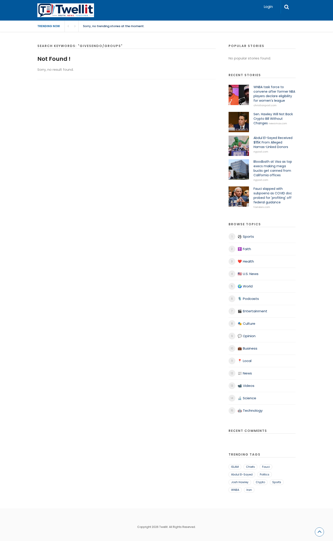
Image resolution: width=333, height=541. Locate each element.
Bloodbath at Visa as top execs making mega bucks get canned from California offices (272, 168)
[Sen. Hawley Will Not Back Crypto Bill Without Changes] (239, 122)
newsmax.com (278, 123)
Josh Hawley (240, 482)
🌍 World (245, 286)
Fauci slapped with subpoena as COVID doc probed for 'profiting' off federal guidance (272, 195)
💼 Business (247, 348)
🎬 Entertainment (252, 311)
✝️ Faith (244, 249)
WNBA (235, 490)
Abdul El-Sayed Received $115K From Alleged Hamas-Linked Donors (272, 142)
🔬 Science (247, 398)
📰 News (245, 373)
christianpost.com (265, 105)
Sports (276, 482)
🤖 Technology (250, 410)
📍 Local (244, 360)
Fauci (266, 467)
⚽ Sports (246, 236)
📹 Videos (246, 385)
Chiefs (250, 467)
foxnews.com (261, 207)
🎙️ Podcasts (248, 298)
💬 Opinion (247, 336)
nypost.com (260, 151)
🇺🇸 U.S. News (248, 273)
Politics (264, 474)
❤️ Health (246, 261)
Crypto (260, 482)
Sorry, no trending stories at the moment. (113, 26)
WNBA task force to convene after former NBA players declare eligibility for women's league (274, 94)
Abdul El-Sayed (242, 474)
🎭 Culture (246, 323)
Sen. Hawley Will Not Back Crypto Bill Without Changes (273, 118)
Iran (249, 490)
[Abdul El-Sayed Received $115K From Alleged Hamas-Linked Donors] (239, 146)
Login (268, 6)
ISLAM (235, 467)
